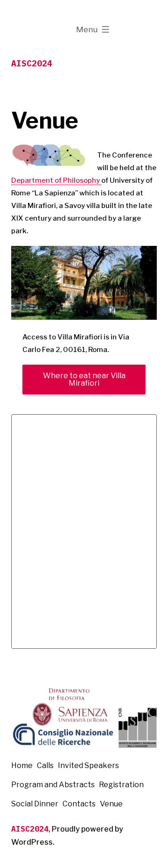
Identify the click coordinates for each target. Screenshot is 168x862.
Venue (111, 803)
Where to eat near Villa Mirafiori (84, 379)
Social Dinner (34, 803)
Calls (45, 765)
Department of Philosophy (56, 180)
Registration (121, 784)
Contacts (79, 803)
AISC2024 (31, 63)
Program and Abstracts (53, 784)
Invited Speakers (88, 765)
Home (22, 765)
